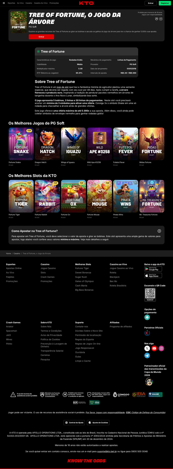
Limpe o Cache (83, 361)
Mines (9, 339)
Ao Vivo (10, 272)
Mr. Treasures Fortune (148, 215)
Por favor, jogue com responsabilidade (105, 412)
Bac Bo (113, 281)
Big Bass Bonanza (84, 290)
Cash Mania (81, 285)
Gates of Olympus (84, 281)
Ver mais (21, 144)
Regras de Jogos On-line (87, 343)
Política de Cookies (50, 339)
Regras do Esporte (84, 339)
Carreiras (45, 355)
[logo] (86, 3)
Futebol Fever (118, 162)
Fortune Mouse (93, 215)
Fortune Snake (15, 162)
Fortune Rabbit (41, 215)
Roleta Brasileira (118, 285)
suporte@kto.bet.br (107, 451)
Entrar (150, 3)
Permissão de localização (88, 335)
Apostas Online (14, 268)
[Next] (164, 147)
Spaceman (11, 331)
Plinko (9, 343)
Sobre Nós (46, 326)
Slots (43, 272)
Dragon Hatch (40, 162)
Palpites (10, 277)
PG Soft (11, 165)
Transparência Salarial (52, 351)
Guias (78, 356)
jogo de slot (63, 87)
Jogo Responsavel (84, 348)
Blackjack (115, 277)
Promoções (12, 281)
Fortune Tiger (14, 215)
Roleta (113, 272)
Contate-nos (81, 326)
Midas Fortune (145, 162)
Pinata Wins (118, 215)
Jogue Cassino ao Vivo (121, 268)
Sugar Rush (81, 277)
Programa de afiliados (121, 326)
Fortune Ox (65, 215)
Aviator (9, 326)
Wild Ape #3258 (94, 162)
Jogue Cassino (48, 268)
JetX (8, 335)
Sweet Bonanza (83, 272)
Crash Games (47, 277)
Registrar (165, 3)
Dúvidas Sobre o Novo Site (89, 331)
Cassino (17, 253)
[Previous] (8, 147)
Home (8, 253)
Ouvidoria (80, 352)
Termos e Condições (51, 331)
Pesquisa (45, 359)
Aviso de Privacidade (51, 335)
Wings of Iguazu (68, 162)
